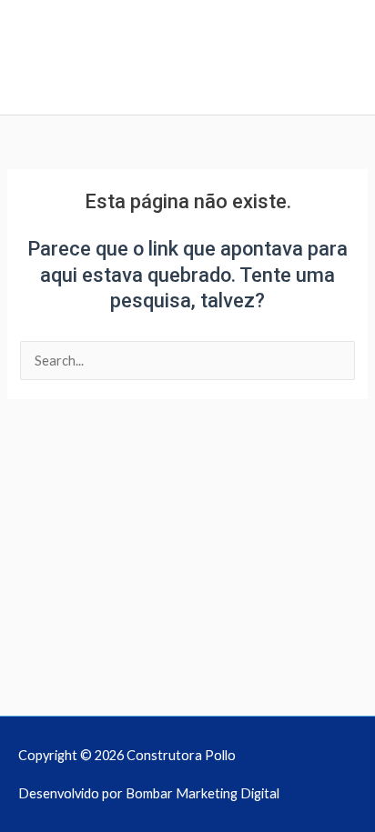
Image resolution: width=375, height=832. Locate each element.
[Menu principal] (188, 94)
